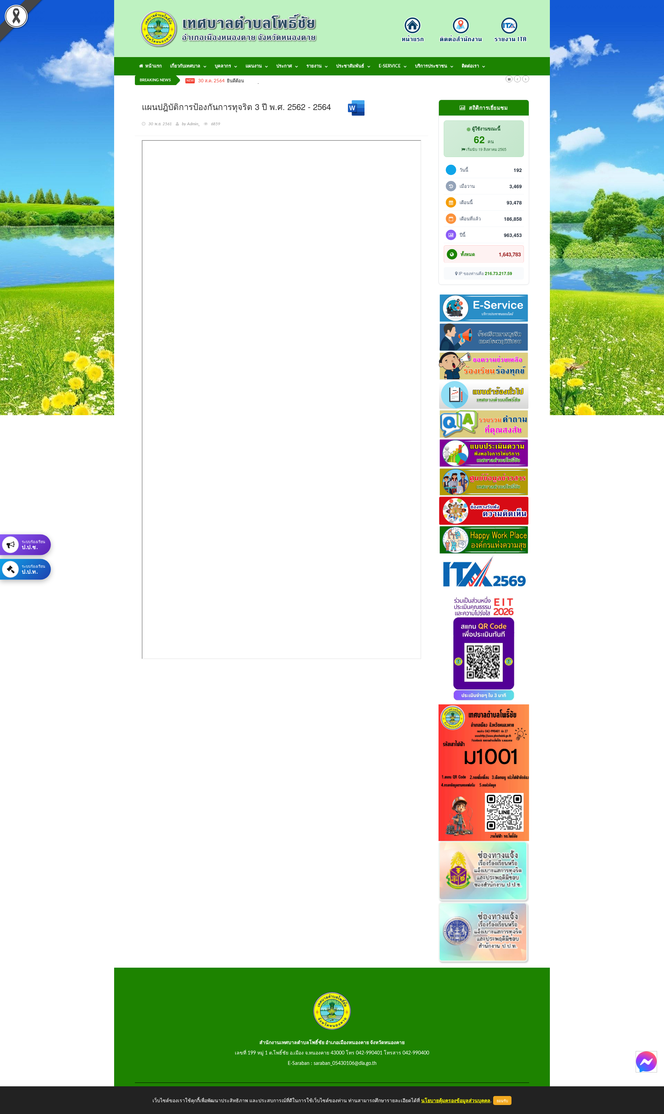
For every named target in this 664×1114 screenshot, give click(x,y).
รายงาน (314, 66)
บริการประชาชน (431, 66)
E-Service (389, 66)
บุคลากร (223, 66)
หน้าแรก (152, 66)
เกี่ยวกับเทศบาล (185, 66)
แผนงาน (254, 66)
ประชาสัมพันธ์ (350, 66)
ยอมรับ (502, 1100)
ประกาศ (284, 66)
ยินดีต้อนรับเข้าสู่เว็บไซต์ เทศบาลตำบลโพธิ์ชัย (271, 81)
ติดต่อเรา (470, 66)
